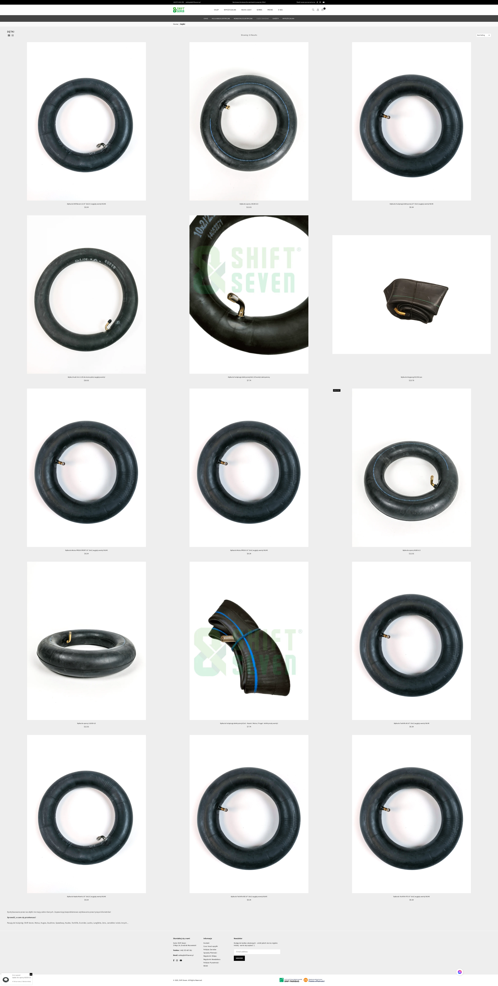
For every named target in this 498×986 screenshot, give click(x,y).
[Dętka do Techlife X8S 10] (249, 814)
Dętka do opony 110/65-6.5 (86, 723)
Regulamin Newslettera (211, 959)
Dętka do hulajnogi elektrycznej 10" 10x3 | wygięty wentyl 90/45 (411, 204)
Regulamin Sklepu (210, 956)
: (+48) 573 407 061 (185, 950)
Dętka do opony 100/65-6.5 (249, 204)
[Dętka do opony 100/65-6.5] (249, 121)
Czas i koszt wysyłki (210, 946)
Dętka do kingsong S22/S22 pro (411, 377)
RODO (205, 966)
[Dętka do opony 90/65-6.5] (411, 468)
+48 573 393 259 (178, 2)
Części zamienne (263, 19)
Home (175, 24)
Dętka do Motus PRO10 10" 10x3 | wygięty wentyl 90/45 (249, 550)
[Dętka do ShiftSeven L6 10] (86, 121)
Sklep (216, 10)
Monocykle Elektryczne (243, 19)
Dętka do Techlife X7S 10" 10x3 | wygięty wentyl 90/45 (411, 897)
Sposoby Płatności (210, 953)
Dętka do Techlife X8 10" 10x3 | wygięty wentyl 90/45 (411, 723)
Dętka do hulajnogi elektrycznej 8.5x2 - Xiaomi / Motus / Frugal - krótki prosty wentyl (249, 723)
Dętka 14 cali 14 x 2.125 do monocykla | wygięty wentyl (86, 377)
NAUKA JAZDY (246, 10)
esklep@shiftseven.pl (193, 2)
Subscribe (239, 958)
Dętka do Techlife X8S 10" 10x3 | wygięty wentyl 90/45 (249, 897)
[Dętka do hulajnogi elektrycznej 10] (411, 121)
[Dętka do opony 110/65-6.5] (86, 641)
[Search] (313, 10)
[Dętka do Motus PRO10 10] (249, 468)
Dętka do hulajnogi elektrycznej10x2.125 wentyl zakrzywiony (249, 377)
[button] (322, 10)
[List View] (12, 35)
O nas (280, 10)
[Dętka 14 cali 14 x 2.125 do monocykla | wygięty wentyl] (86, 294)
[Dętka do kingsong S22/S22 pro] (411, 294)
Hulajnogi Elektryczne (221, 19)
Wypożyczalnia (288, 19)
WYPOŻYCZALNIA (230, 10)
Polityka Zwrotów (209, 949)
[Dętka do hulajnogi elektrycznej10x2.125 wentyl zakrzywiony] (249, 294)
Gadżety (276, 19)
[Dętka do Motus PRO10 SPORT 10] (86, 468)
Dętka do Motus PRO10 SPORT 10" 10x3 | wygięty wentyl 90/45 (86, 550)
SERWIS (259, 10)
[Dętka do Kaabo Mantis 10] (86, 814)
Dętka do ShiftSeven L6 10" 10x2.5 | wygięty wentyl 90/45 (86, 204)
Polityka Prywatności (211, 962)
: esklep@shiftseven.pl (186, 955)
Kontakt (206, 943)
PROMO (270, 10)
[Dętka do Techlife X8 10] (411, 641)
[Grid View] (9, 35)
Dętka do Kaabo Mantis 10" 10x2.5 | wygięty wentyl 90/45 (86, 897)
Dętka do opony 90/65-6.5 (411, 550)
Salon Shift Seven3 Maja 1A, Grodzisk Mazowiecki (184, 944)
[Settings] (318, 10)
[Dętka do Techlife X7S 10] (411, 814)
